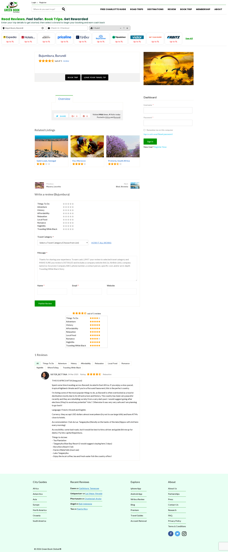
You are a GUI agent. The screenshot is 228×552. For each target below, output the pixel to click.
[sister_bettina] (45, 378)
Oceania (36, 515)
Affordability (86, 363)
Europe (36, 504)
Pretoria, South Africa (119, 160)
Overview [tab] (64, 99)
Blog (133, 504)
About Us (172, 488)
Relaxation (99, 363)
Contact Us (173, 504)
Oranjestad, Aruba (93, 498)
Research (172, 510)
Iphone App (136, 488)
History (74, 363)
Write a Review (137, 499)
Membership (203, 9)
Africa (107, 117)
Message (42, 253)
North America (39, 510)
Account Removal (139, 521)
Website (111, 285)
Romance (126, 363)
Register (42, 2)
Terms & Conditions (177, 526)
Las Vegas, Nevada (93, 493)
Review (172, 9)
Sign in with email (151, 134)
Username (148, 105)
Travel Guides (137, 515)
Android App (136, 494)
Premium (135, 510)
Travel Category (45, 237)
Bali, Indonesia (85, 503)
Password (148, 117)
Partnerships (174, 494)
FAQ (170, 515)
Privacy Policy (174, 521)
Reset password (165, 134)
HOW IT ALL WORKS (101, 242)
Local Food (112, 363)
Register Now (160, 147)
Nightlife (40, 368)
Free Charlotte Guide (113, 9)
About (218, 9)
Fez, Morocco (79, 160)
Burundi (117, 117)
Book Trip (186, 9)
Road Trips (136, 9)
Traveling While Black (72, 368)
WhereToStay (53, 368)
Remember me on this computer (159, 130)
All (38, 363)
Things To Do (48, 363)
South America (39, 521)
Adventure (62, 363)
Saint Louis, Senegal (46, 160)
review (66, 61)
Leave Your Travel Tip (95, 77)
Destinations (155, 9)
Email (75, 285)
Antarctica (37, 494)
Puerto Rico (82, 509)
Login (34, 2)
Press (170, 499)
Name (40, 285)
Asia (35, 499)
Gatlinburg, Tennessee (89, 488)
